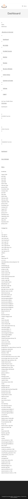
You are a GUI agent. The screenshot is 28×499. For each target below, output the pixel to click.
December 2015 (5, 221)
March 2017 (4, 211)
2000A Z (3, 253)
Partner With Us (5, 416)
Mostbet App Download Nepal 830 (9, 389)
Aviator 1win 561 (5, 271)
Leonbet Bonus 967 (5, 378)
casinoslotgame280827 (6, 334)
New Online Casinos (6, 400)
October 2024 (4, 191)
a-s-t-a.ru (3, 260)
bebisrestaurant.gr (5, 293)
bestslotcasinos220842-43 (7, 305)
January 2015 (4, 223)
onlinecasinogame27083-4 (7, 413)
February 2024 (4, 198)
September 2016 (5, 216)
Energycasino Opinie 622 (7, 349)
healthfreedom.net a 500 (7, 367)
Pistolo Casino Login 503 (7, 425)
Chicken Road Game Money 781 (8, 338)
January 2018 (4, 203)
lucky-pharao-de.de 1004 (7, 382)
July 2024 (3, 192)
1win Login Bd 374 (5, 245)
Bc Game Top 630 (5, 287)
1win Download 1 (5, 240)
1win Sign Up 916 (5, 251)
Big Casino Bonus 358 (6, 309)
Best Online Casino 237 (6, 294)
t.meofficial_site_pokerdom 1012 (8, 451)
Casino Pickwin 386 (5, 323)
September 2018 (5, 201)
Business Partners (5, 314)
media (2, 383)
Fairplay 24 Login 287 (6, 351)
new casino (4, 398)
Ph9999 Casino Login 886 (7, 420)
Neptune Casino (5, 396)
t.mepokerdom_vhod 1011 (7, 454)
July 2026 (3, 176)
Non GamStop (4, 403)
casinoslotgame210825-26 (7, 333)
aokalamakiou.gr (5, 265)
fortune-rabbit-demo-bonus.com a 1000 (10, 356)
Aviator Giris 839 (5, 278)
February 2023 (4, 200)
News (2, 402)
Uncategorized (4, 458)
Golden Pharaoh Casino (6, 363)
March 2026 (4, 183)
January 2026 (4, 187)
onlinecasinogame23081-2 (7, 411)
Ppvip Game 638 (5, 431)
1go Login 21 (4, 234)
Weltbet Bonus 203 (5, 463)
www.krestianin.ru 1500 (6, 471)
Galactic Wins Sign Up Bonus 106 (8, 360)
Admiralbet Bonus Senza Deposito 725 (10, 262)
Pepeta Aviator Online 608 (7, 418)
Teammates (4, 456)
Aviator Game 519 (5, 274)
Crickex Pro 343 (4, 340)
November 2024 (5, 189)
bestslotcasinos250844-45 (7, 307)
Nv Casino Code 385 (6, 407)
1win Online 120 (5, 249)
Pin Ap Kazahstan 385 (6, 422)
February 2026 (4, 185)
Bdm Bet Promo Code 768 (7, 289)
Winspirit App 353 (5, 467)
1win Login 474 (4, 242)
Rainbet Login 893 (5, 433)
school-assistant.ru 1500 (7, 440)
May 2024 (3, 194)
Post (2, 429)
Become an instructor (7, 32)
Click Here (4, 103)
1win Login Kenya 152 (6, 247)
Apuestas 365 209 (5, 267)
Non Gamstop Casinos (6, 405)
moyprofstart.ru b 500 (6, 394)
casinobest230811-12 (6, 329)
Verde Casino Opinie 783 (7, 460)
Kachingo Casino (5, 376)
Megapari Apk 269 (5, 385)
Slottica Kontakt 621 (6, 447)
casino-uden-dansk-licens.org (8, 325)
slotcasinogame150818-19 (7, 442)
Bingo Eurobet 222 (5, 311)
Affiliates (3, 263)
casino (2, 318)
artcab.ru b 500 (4, 269)
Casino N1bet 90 (5, 322)
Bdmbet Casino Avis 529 (6, 291)
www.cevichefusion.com (7, 469)
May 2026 (3, 180)
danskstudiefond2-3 (6, 344)
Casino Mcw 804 (5, 320)
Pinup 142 (3, 423)
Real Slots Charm (5, 434)
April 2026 (3, 181)
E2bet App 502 (4, 345)
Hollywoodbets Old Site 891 (7, 369)
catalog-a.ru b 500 (5, 336)
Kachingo (3, 374)
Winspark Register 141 (6, 465)
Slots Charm (4, 445)
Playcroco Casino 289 (6, 427)
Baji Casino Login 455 (6, 285)
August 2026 (4, 174)
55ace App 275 (4, 258)
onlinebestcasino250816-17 (7, 409)
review (2, 436)
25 (1, 254)
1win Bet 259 (4, 236)
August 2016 (4, 218)
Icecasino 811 (4, 371)
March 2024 (4, 196)
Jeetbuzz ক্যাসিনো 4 (5, 373)
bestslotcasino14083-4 (6, 300)
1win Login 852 (4, 243)
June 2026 (3, 178)
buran (2, 313)
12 (1, 233)
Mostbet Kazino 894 (6, 393)
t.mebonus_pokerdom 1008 (7, 449)
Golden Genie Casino (6, 362)
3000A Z (3, 256)
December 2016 (5, 214)
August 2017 (4, 209)
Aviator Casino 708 (5, 273)
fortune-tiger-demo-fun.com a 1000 (9, 358)
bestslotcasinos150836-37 (7, 303)
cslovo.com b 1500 (5, 342)
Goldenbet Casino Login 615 (7, 365)
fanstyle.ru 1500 (5, 353)
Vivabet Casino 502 (5, 462)
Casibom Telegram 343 (6, 316)
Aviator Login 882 (5, 280)
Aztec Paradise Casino (6, 282)
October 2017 (4, 207)
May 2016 (3, 220)
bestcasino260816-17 (6, 296)
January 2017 (4, 212)
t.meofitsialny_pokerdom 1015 (8, 453)
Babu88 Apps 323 (5, 284)
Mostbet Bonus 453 (5, 391)
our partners (4, 414)
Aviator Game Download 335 (8, 276)
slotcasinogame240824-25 (7, 443)
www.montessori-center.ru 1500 (8, 473)
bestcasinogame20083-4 (7, 298)
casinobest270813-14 (6, 331)
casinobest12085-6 (5, 327)
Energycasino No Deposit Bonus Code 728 (11, 347)
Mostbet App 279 (5, 387)
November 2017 (5, 205)
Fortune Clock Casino (6, 354)
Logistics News (4, 380)
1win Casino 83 (4, 238)
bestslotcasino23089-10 (6, 302)
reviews (3, 438)
